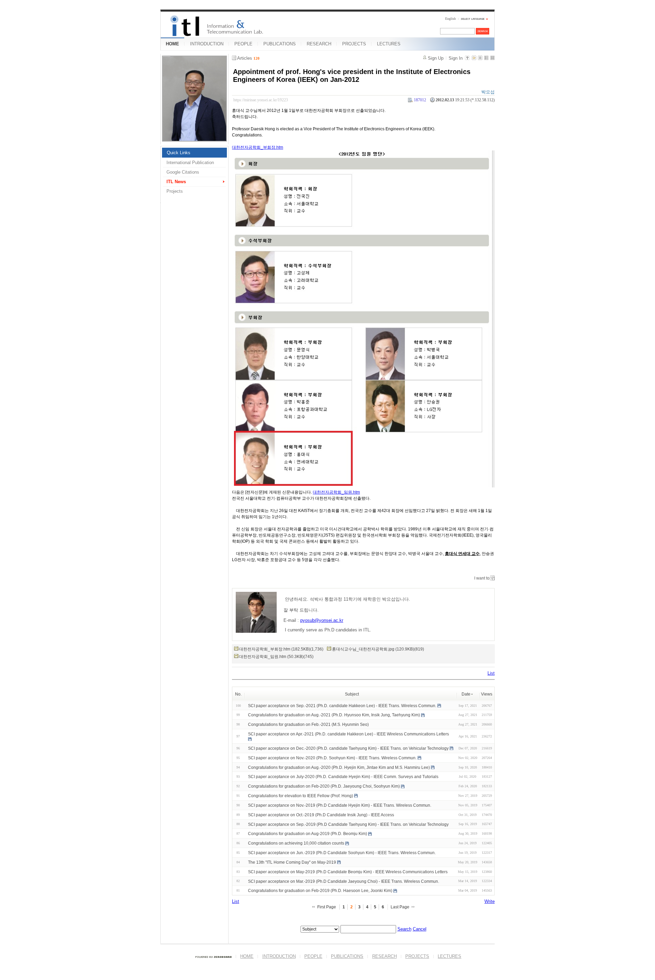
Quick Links (178, 152)
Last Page (400, 907)
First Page (326, 907)
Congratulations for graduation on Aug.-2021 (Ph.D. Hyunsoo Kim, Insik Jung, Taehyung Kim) (334, 715)
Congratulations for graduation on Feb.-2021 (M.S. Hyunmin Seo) (308, 724)
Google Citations (182, 172)
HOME (172, 43)
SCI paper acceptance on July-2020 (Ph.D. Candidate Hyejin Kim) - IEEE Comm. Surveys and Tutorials (343, 776)
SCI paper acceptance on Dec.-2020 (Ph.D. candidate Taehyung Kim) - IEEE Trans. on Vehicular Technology (348, 748)
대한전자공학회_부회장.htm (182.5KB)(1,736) (281, 649)
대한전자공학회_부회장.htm (257, 147)
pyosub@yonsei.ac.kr (321, 620)
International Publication (190, 162)
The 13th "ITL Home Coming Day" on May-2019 (292, 862)
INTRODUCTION (206, 43)
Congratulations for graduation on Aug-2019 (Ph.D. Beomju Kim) (307, 833)
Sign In (456, 58)
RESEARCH (319, 43)
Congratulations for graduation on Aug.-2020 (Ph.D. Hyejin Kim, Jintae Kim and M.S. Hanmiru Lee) (339, 767)
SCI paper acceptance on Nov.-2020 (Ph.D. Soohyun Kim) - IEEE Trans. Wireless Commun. (332, 758)
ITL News (176, 181)
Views (486, 694)
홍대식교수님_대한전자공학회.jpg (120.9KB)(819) (378, 649)
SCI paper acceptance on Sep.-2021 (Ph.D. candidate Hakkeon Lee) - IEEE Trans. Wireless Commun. (342, 705)
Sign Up (435, 58)
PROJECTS (354, 43)
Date (466, 694)
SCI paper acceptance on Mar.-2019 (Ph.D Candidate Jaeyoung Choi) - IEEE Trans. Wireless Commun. (343, 881)
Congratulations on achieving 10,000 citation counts (296, 843)
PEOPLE (243, 43)
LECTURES (389, 43)
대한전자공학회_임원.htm (336, 492)
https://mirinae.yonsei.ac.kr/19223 (260, 100)
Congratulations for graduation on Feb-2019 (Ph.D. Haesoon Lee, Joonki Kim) (320, 890)
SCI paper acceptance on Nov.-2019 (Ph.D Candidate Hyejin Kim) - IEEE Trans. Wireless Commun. (339, 805)
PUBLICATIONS (279, 43)
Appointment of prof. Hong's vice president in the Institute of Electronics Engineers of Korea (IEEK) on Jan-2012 (351, 75)
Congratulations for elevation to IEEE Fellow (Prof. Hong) (300, 795)
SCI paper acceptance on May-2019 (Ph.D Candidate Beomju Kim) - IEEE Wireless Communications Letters (348, 871)
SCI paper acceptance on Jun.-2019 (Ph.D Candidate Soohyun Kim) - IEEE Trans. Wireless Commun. (342, 852)
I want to (482, 578)
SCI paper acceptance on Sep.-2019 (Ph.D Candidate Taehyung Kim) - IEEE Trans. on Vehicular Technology (348, 824)
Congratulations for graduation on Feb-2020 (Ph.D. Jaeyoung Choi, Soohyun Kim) (324, 786)
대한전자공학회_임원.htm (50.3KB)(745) (276, 656)
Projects (174, 191)
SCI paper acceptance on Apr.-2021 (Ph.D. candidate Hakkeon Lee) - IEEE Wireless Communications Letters (348, 734)
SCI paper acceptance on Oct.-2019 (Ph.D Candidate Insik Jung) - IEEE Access (321, 815)
